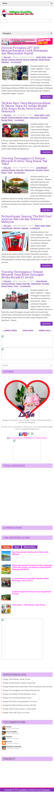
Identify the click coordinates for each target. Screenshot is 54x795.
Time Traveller (11, 732)
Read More (46, 97)
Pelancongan (34, 118)
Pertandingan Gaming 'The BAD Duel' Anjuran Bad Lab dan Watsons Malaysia (26, 219)
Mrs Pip (9, 742)
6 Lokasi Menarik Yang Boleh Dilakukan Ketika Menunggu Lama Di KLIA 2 (30, 579)
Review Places (44, 60)
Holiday (26, 118)
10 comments (16, 62)
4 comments (19, 120)
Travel (9, 173)
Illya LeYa (7, 57)
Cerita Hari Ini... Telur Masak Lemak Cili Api (28, 605)
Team (17, 547)
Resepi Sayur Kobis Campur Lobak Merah (19, 709)
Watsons (24, 228)
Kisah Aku (20, 170)
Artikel (37, 226)
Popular (7, 547)
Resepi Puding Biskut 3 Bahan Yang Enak (19, 683)
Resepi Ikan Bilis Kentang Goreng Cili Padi (19, 705)
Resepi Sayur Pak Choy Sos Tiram (16, 713)
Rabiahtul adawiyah (13, 747)
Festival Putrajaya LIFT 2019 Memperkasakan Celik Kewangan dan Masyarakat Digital (24, 50)
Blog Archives (29, 547)
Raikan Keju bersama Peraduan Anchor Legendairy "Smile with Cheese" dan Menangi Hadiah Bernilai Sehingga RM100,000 (32, 567)
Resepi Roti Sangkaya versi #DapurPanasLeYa (21, 690)
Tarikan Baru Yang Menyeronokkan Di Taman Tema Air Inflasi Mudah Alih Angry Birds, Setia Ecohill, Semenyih (26, 107)
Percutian (44, 118)
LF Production (44, 790)
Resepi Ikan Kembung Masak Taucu (17, 698)
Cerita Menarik (41, 168)
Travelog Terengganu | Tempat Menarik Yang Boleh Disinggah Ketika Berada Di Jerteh (22, 274)
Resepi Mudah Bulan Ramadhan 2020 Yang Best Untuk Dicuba (27, 687)
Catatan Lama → (45, 330)
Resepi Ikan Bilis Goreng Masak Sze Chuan (20, 701)
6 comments (35, 228)
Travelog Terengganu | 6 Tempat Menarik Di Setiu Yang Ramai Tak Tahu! (24, 161)
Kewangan (34, 60)
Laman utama (27, 330)
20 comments (19, 173)
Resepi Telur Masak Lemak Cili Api (16, 679)
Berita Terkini (41, 57)
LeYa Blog (23, 790)
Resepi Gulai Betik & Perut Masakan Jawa (19, 694)
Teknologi (5, 62)
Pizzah (8, 727)
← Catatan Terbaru (9, 330)
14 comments (25, 286)
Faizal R (9, 737)
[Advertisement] (27, 497)
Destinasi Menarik (15, 60)
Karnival (26, 60)
